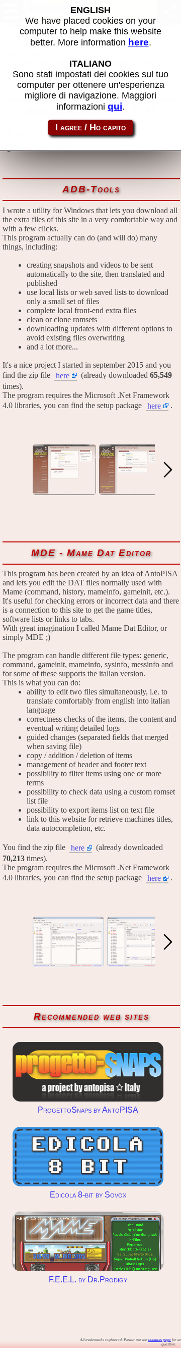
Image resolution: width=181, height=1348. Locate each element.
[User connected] (132, 490)
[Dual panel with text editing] (68, 962)
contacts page (159, 1339)
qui (115, 106)
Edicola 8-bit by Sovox (88, 1156)
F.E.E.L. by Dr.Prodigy (88, 1241)
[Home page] (64, 490)
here (62, 375)
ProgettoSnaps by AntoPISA (88, 1072)
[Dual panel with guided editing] (142, 962)
